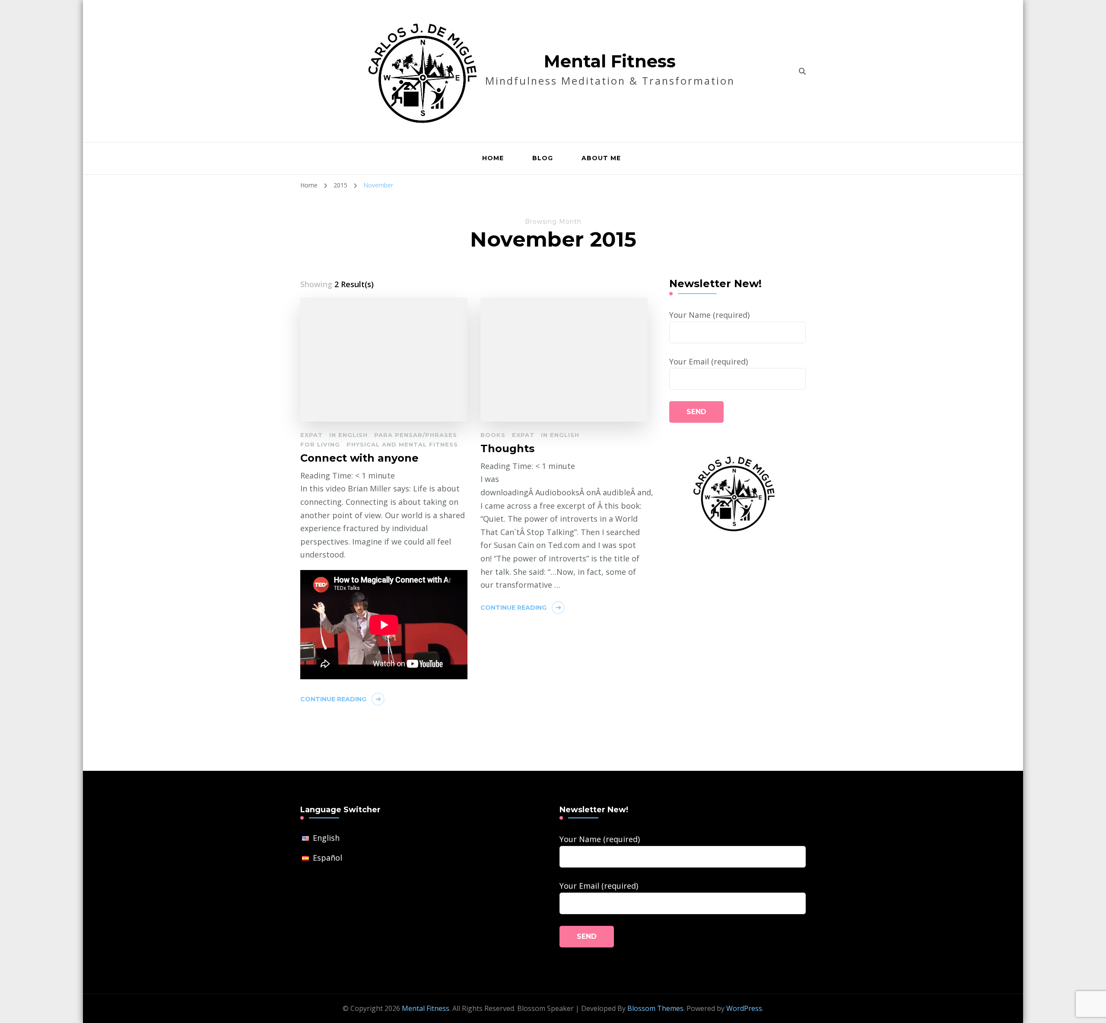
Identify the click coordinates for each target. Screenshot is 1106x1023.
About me (601, 158)
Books (492, 434)
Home (493, 158)
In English (348, 434)
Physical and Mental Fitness (402, 444)
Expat (311, 434)
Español (327, 857)
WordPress (744, 1008)
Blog (542, 158)
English (326, 838)
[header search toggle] (802, 71)
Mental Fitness (610, 61)
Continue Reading (333, 699)
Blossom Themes (655, 1008)
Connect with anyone (359, 458)
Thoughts (507, 448)
